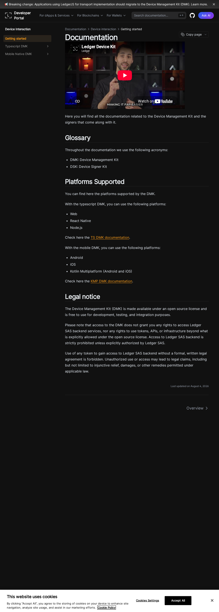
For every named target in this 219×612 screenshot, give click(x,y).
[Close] (212, 600)
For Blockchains (88, 15)
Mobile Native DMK (18, 54)
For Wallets (114, 15)
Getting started (15, 38)
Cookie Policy (106, 607)
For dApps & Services (55, 15)
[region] (109, 601)
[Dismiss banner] (213, 4)
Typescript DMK (16, 46)
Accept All (178, 600)
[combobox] (159, 15)
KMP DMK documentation (111, 281)
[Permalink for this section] (94, 137)
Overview (195, 408)
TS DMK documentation (110, 237)
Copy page (194, 34)
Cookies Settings (147, 600)
